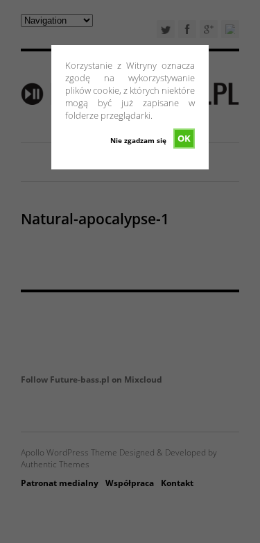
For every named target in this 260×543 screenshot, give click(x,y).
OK (184, 138)
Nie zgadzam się (138, 140)
